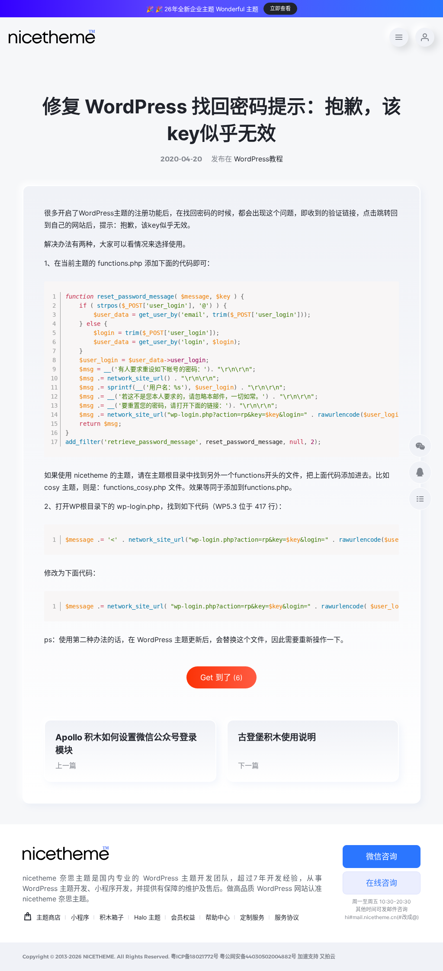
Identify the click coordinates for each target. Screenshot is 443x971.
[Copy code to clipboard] (389, 300)
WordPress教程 (258, 158)
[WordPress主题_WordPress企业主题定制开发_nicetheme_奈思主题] (52, 37)
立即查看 (280, 8)
